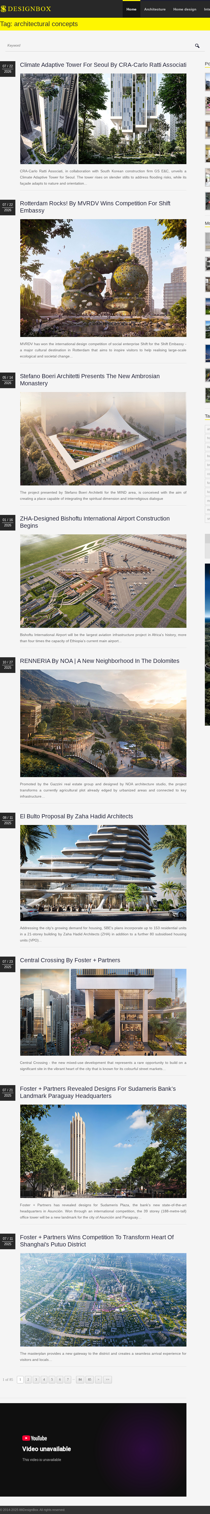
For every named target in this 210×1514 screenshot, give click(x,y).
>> (107, 1379)
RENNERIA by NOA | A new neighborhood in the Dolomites (100, 661)
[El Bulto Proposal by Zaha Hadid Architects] (103, 918)
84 (80, 1379)
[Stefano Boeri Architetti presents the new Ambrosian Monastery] (103, 482)
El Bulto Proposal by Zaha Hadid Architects (76, 816)
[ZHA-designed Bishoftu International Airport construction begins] (103, 625)
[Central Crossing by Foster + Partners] (103, 1053)
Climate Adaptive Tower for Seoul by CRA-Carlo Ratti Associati (103, 64)
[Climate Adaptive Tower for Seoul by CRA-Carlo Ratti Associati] (103, 161)
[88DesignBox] (30, 11)
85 (89, 1379)
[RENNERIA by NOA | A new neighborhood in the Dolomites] (103, 774)
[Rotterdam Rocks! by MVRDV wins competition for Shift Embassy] (103, 334)
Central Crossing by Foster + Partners (70, 960)
